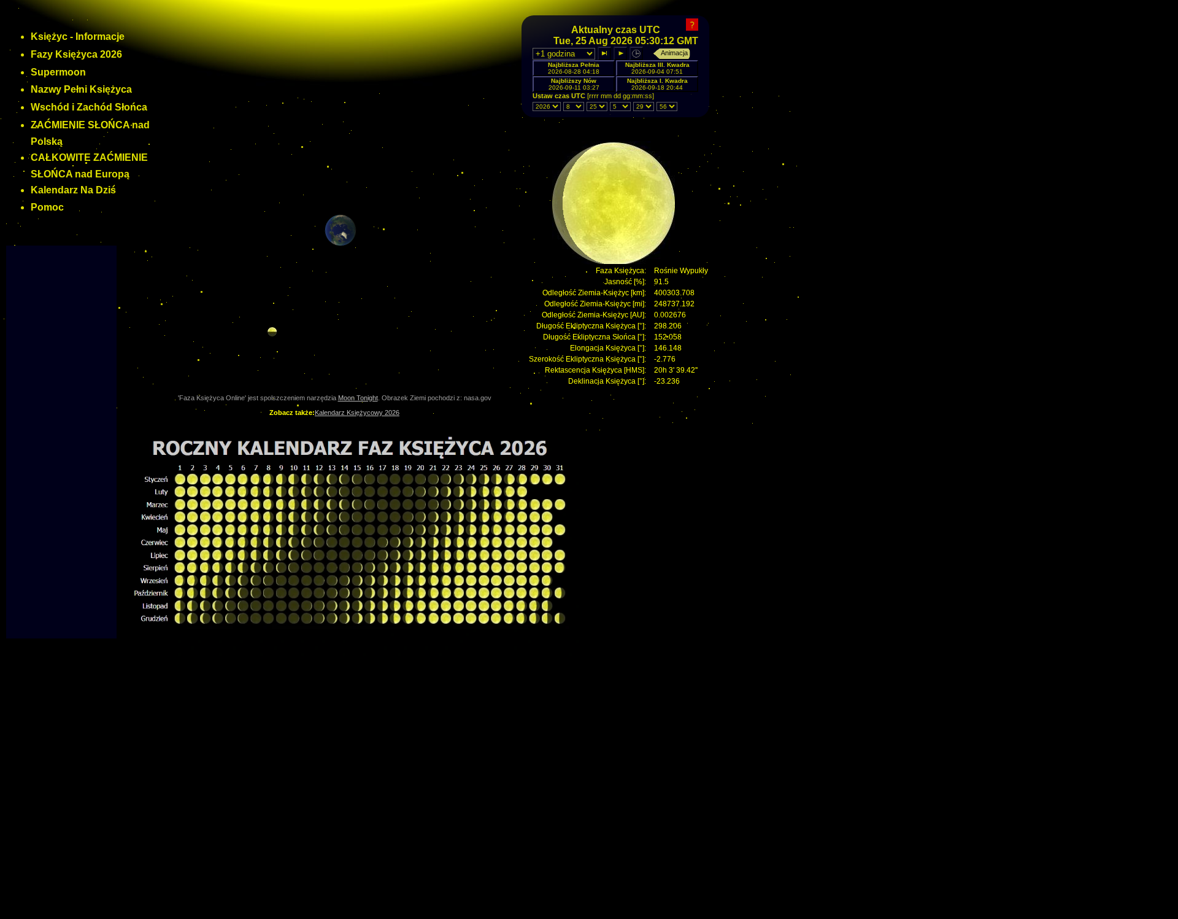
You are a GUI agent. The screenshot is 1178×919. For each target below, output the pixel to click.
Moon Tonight (358, 397)
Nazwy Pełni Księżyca (81, 89)
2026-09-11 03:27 (574, 84)
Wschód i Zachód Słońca (89, 107)
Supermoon (58, 72)
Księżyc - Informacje (78, 36)
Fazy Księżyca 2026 (76, 54)
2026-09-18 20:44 (657, 84)
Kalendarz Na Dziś (73, 190)
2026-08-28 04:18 (573, 68)
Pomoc (47, 207)
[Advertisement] (61, 437)
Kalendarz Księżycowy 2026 (357, 412)
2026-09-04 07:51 (657, 68)
